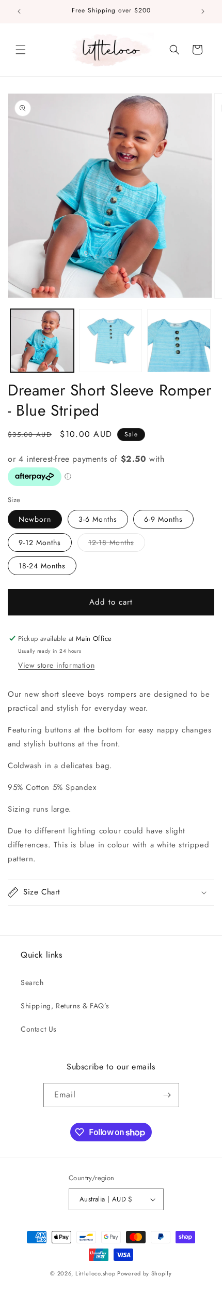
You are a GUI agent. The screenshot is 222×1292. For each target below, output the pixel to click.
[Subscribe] (167, 1095)
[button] (20, 49)
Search (32, 982)
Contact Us (39, 1029)
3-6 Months (97, 519)
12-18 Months (116, 542)
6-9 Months (163, 519)
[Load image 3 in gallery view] (179, 341)
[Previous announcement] (19, 11)
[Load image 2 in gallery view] (110, 341)
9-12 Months (40, 542)
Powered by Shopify (144, 1273)
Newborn (35, 519)
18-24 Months (42, 566)
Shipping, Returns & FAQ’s (65, 1006)
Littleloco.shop (95, 1273)
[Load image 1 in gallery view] (42, 341)
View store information (56, 665)
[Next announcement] (203, 11)
